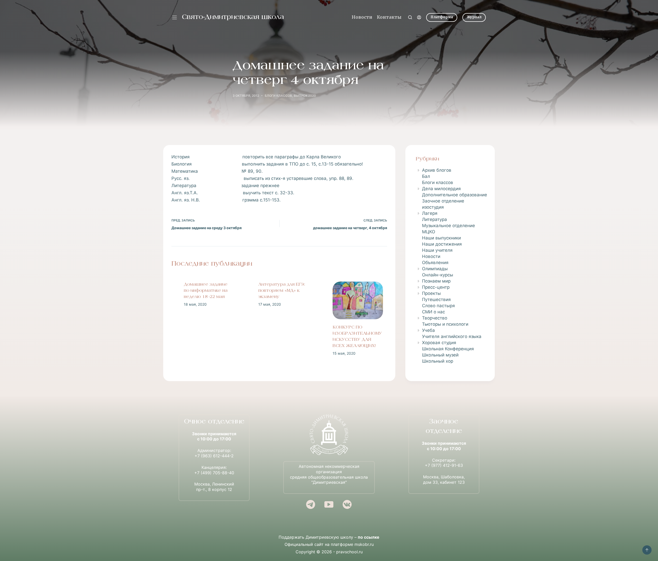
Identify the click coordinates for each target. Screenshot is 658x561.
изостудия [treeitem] (433, 207)
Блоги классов (278, 96)
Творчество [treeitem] (434, 318)
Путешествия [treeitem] (436, 299)
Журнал (474, 17)
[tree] (450, 265)
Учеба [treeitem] (428, 330)
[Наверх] (647, 550)
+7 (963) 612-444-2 (214, 455)
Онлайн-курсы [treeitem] (437, 274)
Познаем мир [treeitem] (436, 281)
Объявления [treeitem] (435, 262)
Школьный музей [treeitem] (440, 354)
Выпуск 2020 (305, 96)
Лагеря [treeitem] (429, 213)
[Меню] (174, 17)
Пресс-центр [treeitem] (436, 287)
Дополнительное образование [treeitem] (454, 194)
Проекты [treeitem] (431, 293)
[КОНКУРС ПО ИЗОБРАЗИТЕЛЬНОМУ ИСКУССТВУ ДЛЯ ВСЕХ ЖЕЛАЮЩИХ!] (353, 300)
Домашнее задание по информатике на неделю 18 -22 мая (201, 291)
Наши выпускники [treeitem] (441, 237)
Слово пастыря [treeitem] (438, 305)
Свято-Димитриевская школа (233, 17)
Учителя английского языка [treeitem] (451, 336)
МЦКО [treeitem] (428, 231)
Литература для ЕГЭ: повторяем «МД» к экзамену (277, 291)
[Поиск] (410, 17)
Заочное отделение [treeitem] (443, 201)
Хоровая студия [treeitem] (439, 342)
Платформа (442, 17)
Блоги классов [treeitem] (437, 182)
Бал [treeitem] (426, 176)
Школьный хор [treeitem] (437, 361)
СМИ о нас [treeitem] (433, 311)
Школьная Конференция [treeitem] (448, 348)
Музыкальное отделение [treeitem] (448, 225)
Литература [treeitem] (434, 219)
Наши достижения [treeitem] (442, 244)
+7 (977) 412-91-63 (444, 465)
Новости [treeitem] (431, 256)
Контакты (389, 17)
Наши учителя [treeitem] (437, 250)
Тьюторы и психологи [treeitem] (445, 324)
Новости (362, 17)
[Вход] (419, 17)
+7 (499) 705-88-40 (214, 472)
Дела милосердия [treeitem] (441, 188)
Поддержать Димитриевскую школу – (329, 537)
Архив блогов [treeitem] (436, 170)
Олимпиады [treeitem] (435, 268)
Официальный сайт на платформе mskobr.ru (329, 544)
